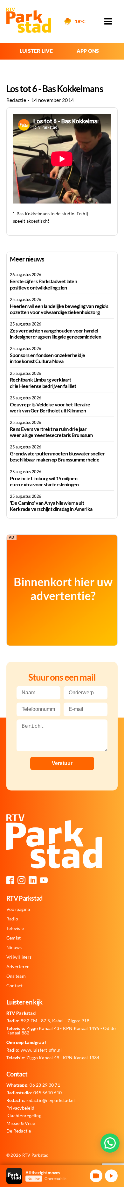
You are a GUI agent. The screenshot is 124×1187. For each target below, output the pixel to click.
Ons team (16, 976)
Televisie (15, 928)
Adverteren (18, 966)
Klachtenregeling (23, 1115)
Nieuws (14, 947)
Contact (14, 985)
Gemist (13, 938)
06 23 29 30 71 (33, 1085)
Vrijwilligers (18, 957)
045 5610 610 (34, 1092)
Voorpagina (18, 909)
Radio (12, 919)
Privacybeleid (20, 1108)
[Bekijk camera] (96, 1175)
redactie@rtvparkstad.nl (40, 1100)
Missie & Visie (20, 1123)
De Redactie (18, 1131)
